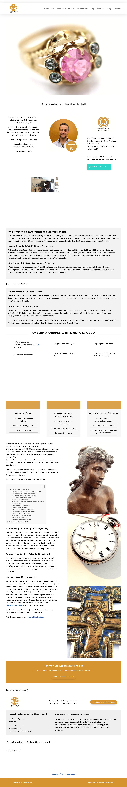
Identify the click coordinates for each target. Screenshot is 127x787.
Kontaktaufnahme (36, 617)
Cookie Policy (109, 783)
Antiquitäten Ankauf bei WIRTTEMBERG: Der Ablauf (28, 501)
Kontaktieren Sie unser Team (23, 497)
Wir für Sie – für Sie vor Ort (22, 513)
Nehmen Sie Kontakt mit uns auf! (22, 515)
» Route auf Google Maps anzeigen (65, 774)
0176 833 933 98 (99, 167)
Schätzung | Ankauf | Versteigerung (24, 509)
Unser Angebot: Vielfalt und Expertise (25, 493)
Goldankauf (49, 9)
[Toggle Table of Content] (42, 486)
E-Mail (37, 345)
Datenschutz (100, 783)
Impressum (91, 783)
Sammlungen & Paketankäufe (63, 415)
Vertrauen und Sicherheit (21, 499)
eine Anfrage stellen (64, 677)
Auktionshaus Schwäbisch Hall (19, 489)
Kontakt (117, 9)
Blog (109, 9)
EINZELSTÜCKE (23, 413)
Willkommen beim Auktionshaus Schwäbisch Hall (27, 491)
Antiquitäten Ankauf (65, 9)
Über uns (100, 9)
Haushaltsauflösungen (103, 413)
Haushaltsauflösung (85, 9)
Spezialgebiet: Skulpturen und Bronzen (25, 495)
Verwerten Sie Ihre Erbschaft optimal (24, 511)
